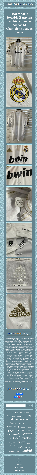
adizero (23, 427)
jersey (21, 442)
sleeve (18, 413)
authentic (24, 419)
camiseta (27, 413)
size (11, 412)
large (13, 416)
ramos (27, 447)
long (29, 415)
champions (17, 434)
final (8, 416)
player (11, 430)
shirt (11, 446)
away (16, 426)
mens (27, 424)
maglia (12, 443)
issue (9, 426)
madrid (27, 450)
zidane (29, 431)
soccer (20, 430)
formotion (20, 447)
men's (9, 439)
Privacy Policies (19, 467)
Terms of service (19, 470)
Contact (19, 464)
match (9, 434)
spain (24, 416)
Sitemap (19, 462)
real (16, 438)
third (18, 451)
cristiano (10, 451)
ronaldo (26, 438)
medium (21, 424)
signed (28, 443)
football (27, 433)
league (29, 427)
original (19, 416)
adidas (14, 419)
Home (19, 459)
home (13, 423)
